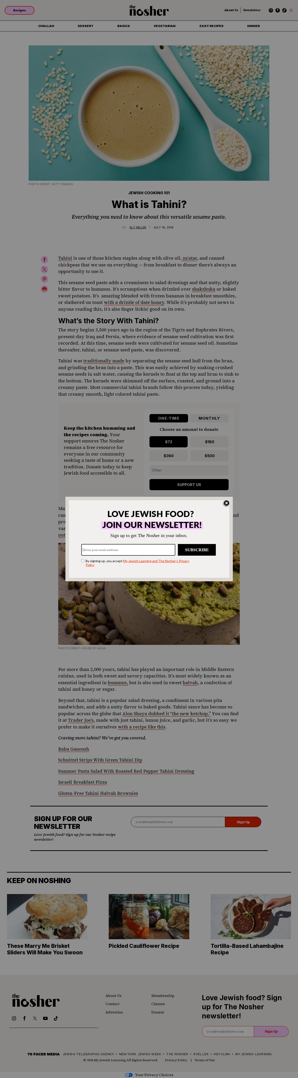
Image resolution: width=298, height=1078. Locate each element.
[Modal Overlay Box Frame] (149, 539)
